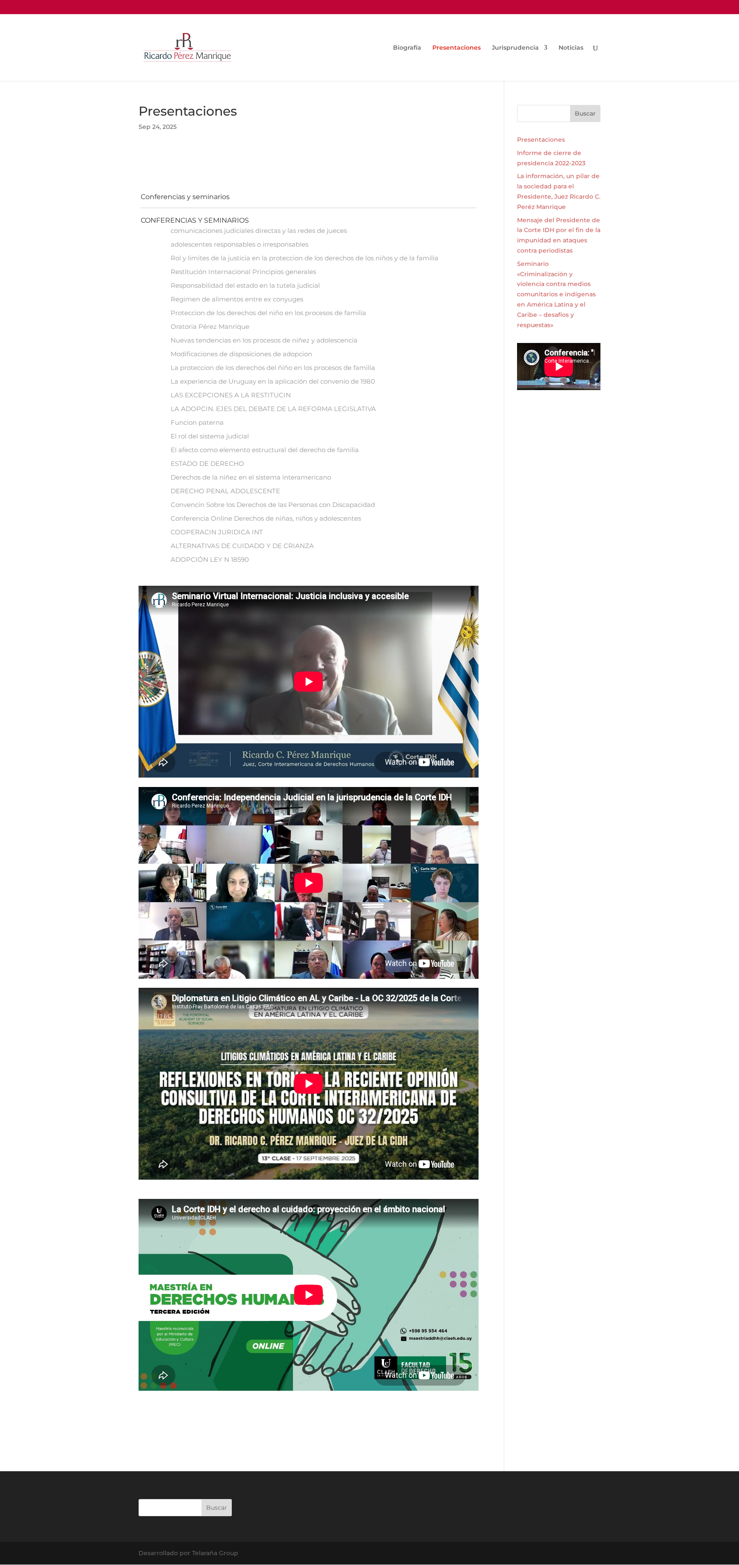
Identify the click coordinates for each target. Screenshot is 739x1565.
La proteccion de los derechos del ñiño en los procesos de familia (273, 368)
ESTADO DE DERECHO (207, 463)
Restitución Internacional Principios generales (243, 272)
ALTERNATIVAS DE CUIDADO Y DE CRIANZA (242, 546)
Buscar (585, 113)
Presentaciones (456, 48)
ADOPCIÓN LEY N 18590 (210, 559)
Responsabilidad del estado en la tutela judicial (245, 285)
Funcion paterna (197, 422)
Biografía (407, 48)
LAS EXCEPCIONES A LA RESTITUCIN (231, 395)
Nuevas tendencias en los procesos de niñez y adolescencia (264, 340)
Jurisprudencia (515, 48)
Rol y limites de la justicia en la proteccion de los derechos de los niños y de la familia (304, 258)
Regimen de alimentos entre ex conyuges (237, 299)
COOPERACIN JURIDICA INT (217, 532)
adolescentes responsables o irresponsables (239, 244)
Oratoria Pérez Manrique (210, 326)
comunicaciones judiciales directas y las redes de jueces (259, 231)
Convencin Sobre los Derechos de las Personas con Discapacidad (273, 505)
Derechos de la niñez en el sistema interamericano (251, 477)
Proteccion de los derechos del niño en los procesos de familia (268, 313)
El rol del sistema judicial (210, 436)
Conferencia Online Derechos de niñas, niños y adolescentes (266, 518)
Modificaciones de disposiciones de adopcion (241, 354)
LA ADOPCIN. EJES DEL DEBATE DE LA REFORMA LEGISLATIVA (273, 409)
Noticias (571, 48)
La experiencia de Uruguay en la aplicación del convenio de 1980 (273, 381)
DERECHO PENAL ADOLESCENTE (225, 491)
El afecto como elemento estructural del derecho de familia (265, 450)
